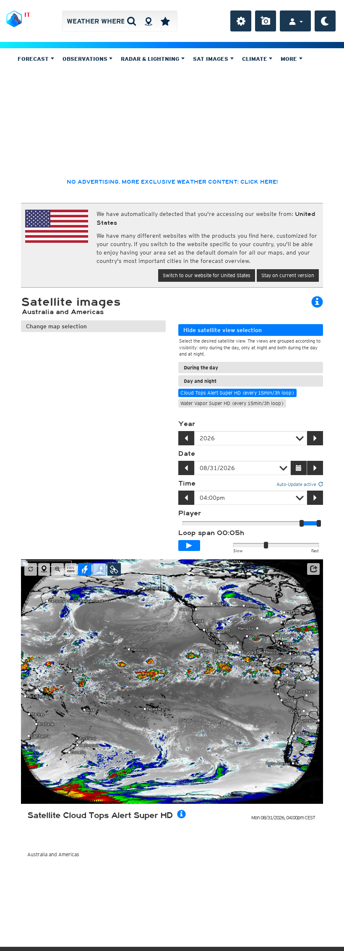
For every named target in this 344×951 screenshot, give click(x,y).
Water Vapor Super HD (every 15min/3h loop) (232, 403)
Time (186, 483)
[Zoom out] (57, 569)
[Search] (131, 21)
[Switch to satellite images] (114, 569)
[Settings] (240, 20)
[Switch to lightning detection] (84, 569)
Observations (86, 59)
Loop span (211, 533)
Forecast (34, 59)
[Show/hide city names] (71, 569)
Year (186, 424)
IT (27, 14)
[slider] (319, 523)
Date (186, 453)
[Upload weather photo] (265, 20)
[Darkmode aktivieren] (325, 20)
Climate (255, 59)
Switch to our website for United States (206, 275)
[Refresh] (30, 569)
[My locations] (165, 21)
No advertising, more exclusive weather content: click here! (172, 182)
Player (189, 513)
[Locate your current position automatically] (148, 21)
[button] (313, 569)
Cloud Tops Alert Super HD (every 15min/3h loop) (237, 393)
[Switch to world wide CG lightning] (99, 569)
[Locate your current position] (44, 569)
